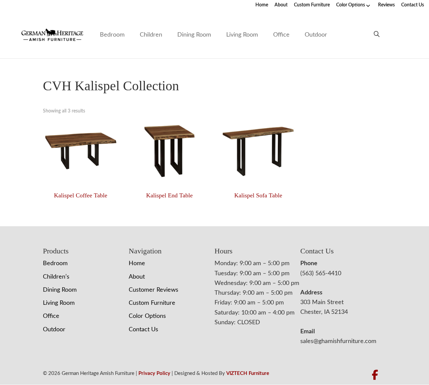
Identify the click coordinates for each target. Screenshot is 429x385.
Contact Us (412, 5)
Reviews (386, 5)
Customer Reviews (153, 290)
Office (281, 35)
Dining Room (194, 35)
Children (151, 35)
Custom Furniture (312, 5)
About (281, 5)
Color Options (350, 5)
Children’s (56, 277)
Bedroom (112, 35)
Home (261, 5)
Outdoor (316, 35)
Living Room (242, 35)
